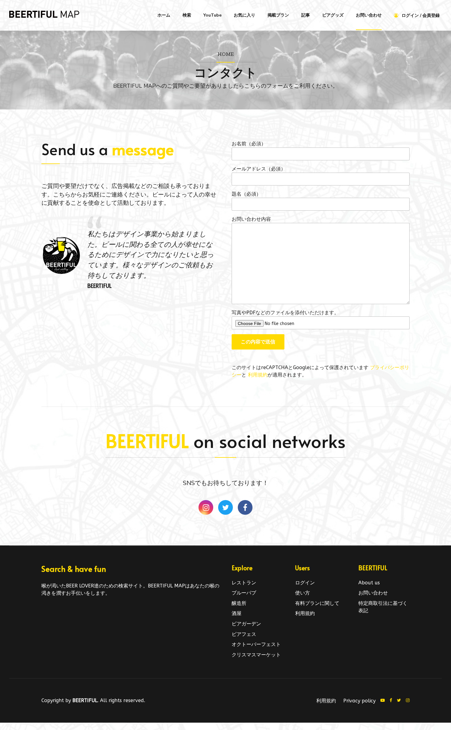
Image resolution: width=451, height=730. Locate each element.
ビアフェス (244, 634)
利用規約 (258, 375)
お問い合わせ (369, 15)
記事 (305, 15)
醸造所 (239, 603)
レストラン (244, 583)
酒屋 (236, 613)
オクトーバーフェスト (256, 644)
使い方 (302, 593)
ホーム (163, 15)
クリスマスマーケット (256, 655)
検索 (187, 15)
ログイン (305, 583)
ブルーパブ (244, 593)
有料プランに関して (317, 603)
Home (226, 54)
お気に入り (244, 15)
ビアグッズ (333, 15)
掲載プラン (278, 15)
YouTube (212, 15)
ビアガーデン (246, 624)
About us (369, 583)
